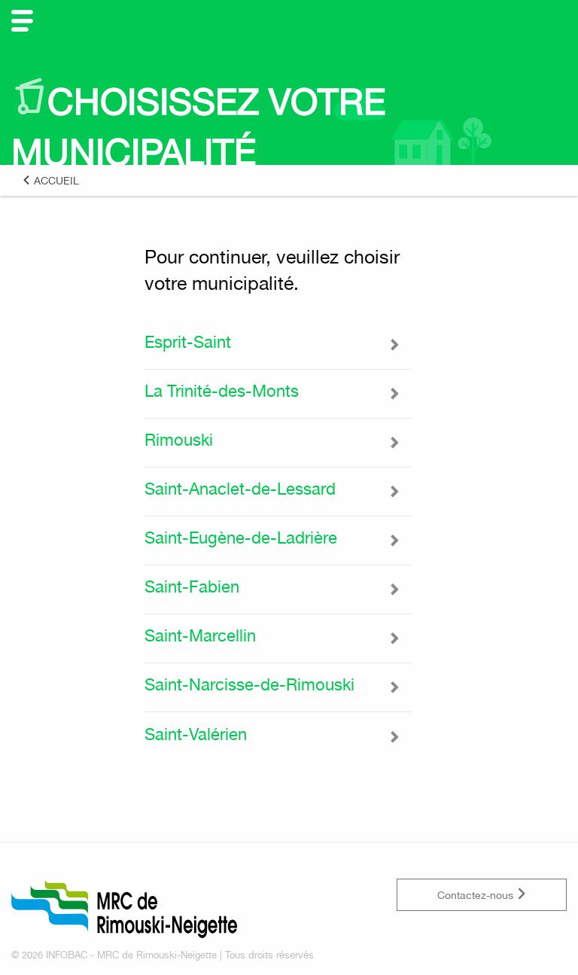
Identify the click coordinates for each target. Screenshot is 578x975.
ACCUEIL (55, 180)
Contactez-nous (476, 894)
